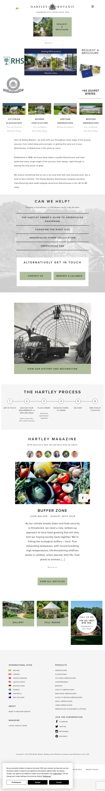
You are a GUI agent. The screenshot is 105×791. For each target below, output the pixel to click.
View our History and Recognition (53, 369)
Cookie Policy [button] (57, 774)
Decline (37, 782)
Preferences (16, 782)
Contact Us (35, 276)
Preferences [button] (47, 776)
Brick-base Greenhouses (65, 693)
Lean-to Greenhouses (64, 690)
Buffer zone (52, 510)
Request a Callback (69, 276)
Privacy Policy (92, 769)
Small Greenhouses (63, 701)
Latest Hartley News (18, 726)
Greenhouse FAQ (52, 246)
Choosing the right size (52, 229)
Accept (59, 782)
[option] (51, 62)
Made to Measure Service (20, 711)
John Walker (39, 516)
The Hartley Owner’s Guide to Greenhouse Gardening (52, 219)
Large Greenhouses (63, 705)
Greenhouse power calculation (52, 238)
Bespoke (58, 686)
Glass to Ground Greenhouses (68, 697)
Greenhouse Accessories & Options (70, 709)
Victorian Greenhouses (65, 678)
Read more (52, 567)
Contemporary (61, 682)
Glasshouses (61, 674)
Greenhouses (61, 670)
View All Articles (52, 581)
